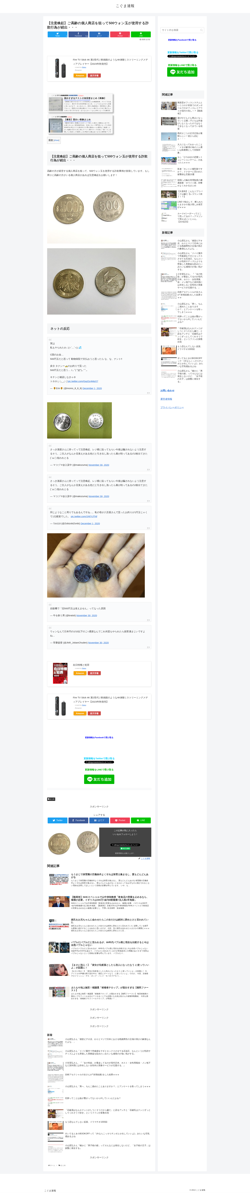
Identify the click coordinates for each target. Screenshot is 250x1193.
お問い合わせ (167, 390)
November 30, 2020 (99, 465)
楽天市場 (94, 75)
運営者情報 (166, 399)
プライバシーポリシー (172, 407)
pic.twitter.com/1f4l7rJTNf (84, 516)
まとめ (51, 799)
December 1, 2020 (92, 388)
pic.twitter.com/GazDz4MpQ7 (83, 381)
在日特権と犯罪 (81, 665)
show (56, 140)
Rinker (84, 67)
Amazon (80, 75)
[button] (201, 30)
